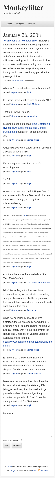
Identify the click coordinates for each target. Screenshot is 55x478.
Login (9, 24)
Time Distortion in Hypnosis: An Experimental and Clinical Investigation (27, 128)
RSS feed (44, 470)
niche (9, 466)
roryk (28, 155)
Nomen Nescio (33, 140)
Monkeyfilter (23, 7)
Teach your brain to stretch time (20, 40)
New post (20, 24)
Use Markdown (10, 440)
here (25, 215)
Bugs (13, 470)
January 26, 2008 (22, 34)
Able (34, 470)
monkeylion (31, 116)
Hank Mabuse (17, 80)
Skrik (28, 92)
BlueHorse (31, 310)
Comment (8, 413)
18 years (14, 92)
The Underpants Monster (38, 282)
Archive (31, 24)
